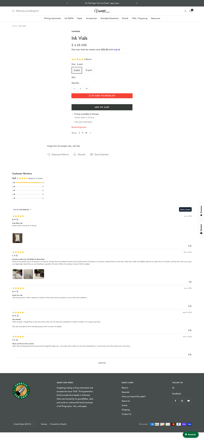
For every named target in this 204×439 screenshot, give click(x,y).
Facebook (176, 393)
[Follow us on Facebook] (175, 401)
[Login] (185, 11)
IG (173, 387)
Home (14, 26)
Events (124, 405)
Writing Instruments (52, 18)
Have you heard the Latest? (134, 396)
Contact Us (126, 414)
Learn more (114, 3)
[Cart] (190, 11)
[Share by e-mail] (90, 133)
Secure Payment (101, 154)
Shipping (126, 409)
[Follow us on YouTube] (188, 401)
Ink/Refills (69, 18)
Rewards (125, 392)
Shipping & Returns (60, 154)
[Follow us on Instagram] (182, 401)
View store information (83, 121)
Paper (79, 18)
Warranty (81, 154)
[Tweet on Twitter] (86, 133)
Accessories (91, 18)
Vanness (76, 31)
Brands (125, 18)
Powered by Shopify (58, 424)
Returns (125, 387)
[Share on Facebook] (79, 133)
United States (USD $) (22, 424)
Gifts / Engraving (139, 18)
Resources (155, 18)
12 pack (88, 70)
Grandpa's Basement (109, 18)
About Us (126, 401)
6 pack (77, 70)
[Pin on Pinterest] (82, 133)
